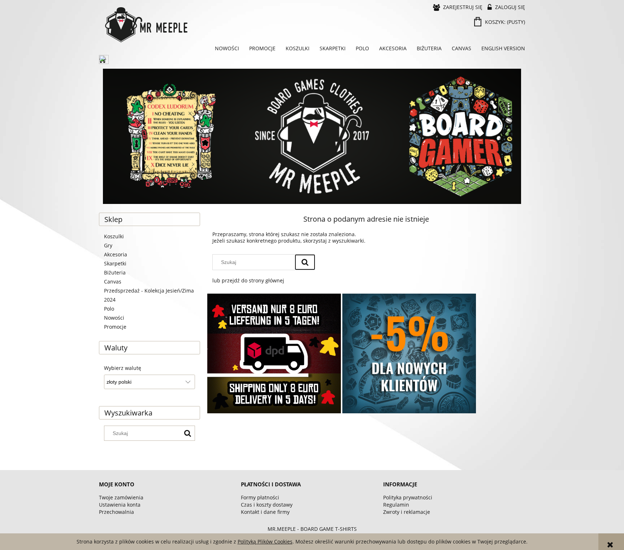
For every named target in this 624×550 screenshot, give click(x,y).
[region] (312, 136)
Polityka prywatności (407, 497)
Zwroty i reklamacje (406, 511)
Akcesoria (115, 254)
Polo (109, 308)
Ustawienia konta (119, 504)
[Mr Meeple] (312, 136)
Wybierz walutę (122, 368)
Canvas (112, 281)
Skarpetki (115, 263)
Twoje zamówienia (121, 497)
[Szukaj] (187, 433)
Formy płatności (260, 497)
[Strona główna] (207, 24)
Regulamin (396, 504)
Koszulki (114, 236)
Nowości (114, 317)
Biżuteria (115, 272)
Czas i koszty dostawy (266, 504)
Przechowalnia (116, 511)
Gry (108, 245)
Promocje (115, 326)
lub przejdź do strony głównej (248, 280)
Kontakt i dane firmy (265, 511)
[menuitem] (227, 48)
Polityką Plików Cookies (265, 541)
